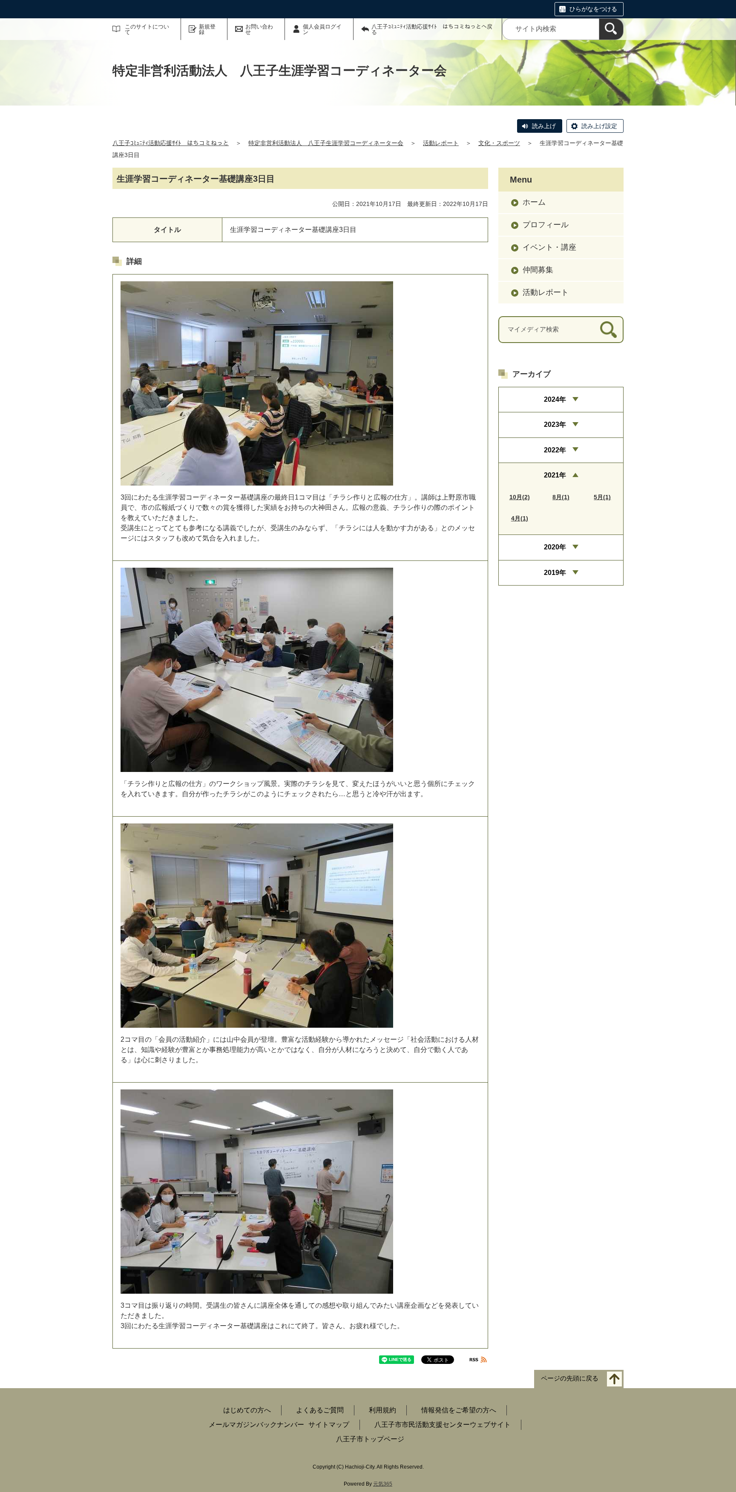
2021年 (555, 475)
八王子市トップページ (370, 1439)
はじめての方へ (247, 1410)
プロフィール (546, 224)
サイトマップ (328, 1424)
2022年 (555, 450)
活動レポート (441, 143)
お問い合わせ (259, 29)
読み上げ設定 (599, 126)
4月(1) (519, 518)
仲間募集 (538, 270)
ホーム (534, 202)
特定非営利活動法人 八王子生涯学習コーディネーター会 (325, 143)
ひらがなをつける (593, 9)
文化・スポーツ (499, 143)
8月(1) (560, 497)
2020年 (555, 547)
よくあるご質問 (320, 1410)
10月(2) (519, 497)
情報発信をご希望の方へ (458, 1410)
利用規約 (382, 1410)
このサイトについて (147, 29)
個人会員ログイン (322, 29)
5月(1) (602, 497)
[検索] (611, 29)
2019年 (555, 572)
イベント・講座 (549, 247)
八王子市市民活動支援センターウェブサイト (442, 1424)
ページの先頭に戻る (569, 1378)
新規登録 (207, 29)
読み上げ (544, 126)
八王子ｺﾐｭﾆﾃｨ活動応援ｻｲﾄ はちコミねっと (170, 143)
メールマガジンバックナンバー (256, 1424)
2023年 (555, 424)
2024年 (555, 399)
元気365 (382, 1484)
